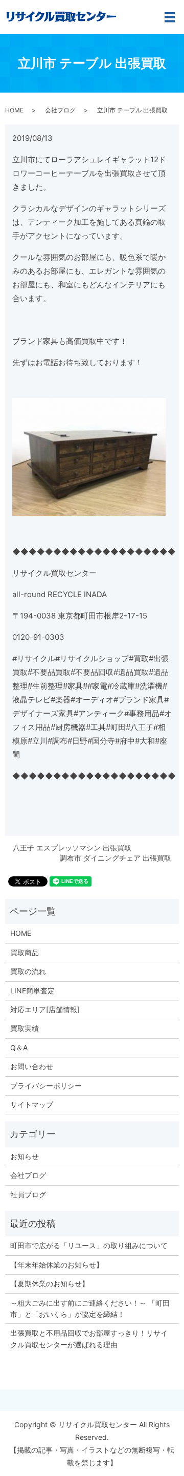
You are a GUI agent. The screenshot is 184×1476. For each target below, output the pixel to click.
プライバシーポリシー (46, 1085)
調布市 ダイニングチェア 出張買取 (115, 857)
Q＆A (19, 1047)
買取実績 (24, 1028)
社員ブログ (28, 1194)
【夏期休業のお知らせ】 (49, 1283)
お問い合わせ (31, 1066)
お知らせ (24, 1156)
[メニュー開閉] (170, 17)
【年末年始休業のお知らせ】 (56, 1264)
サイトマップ (31, 1104)
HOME (14, 110)
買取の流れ (28, 971)
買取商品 (24, 952)
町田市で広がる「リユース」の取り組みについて (89, 1245)
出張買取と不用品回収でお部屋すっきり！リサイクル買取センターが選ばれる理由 (89, 1338)
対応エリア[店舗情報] (45, 1009)
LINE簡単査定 (32, 990)
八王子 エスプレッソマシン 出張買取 (72, 847)
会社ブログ (60, 110)
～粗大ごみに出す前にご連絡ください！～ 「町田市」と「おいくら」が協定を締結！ (90, 1308)
